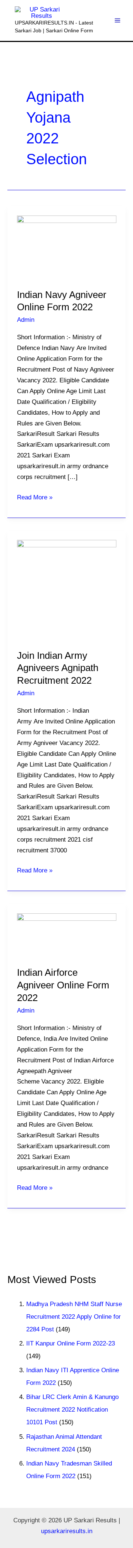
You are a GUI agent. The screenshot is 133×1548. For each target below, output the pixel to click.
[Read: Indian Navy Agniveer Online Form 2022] (66, 246)
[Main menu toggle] (118, 20)
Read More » (34, 496)
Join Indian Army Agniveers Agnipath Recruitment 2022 (57, 668)
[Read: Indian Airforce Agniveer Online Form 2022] (66, 934)
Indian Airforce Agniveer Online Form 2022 (63, 985)
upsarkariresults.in (66, 1531)
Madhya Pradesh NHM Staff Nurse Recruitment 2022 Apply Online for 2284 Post (74, 1317)
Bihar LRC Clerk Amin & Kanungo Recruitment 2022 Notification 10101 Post (72, 1409)
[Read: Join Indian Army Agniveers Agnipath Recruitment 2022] (66, 589)
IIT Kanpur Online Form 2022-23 (70, 1343)
